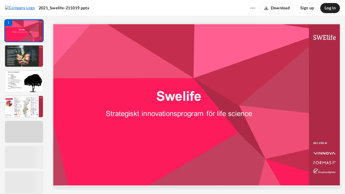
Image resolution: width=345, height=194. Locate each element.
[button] (24, 30)
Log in (330, 8)
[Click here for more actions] (253, 8)
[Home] (20, 7)
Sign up (307, 8)
